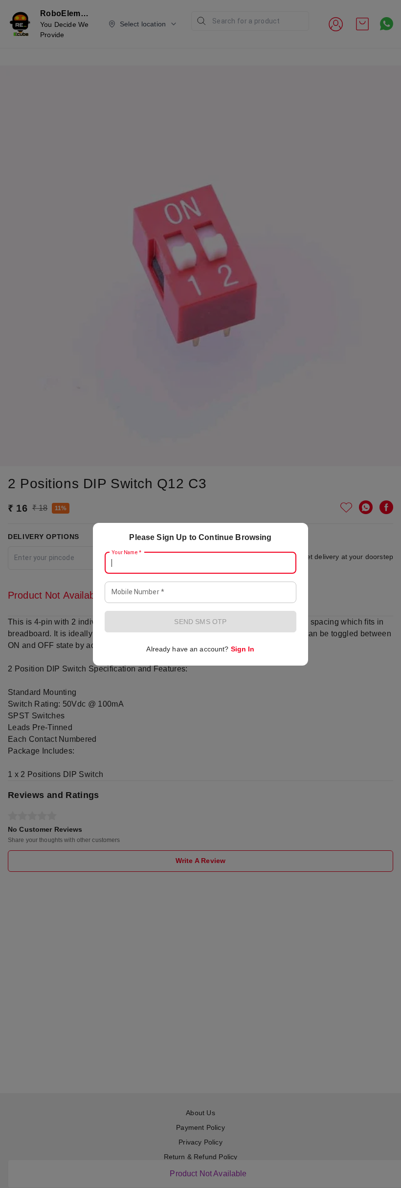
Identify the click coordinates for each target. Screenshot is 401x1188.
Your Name (126, 552)
